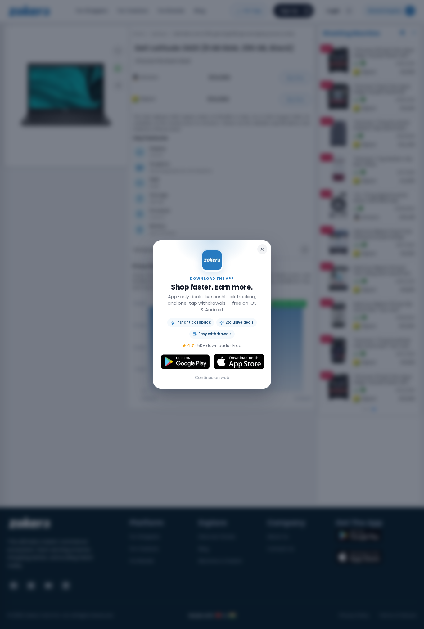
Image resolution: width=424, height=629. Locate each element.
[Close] (262, 249)
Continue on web (212, 377)
